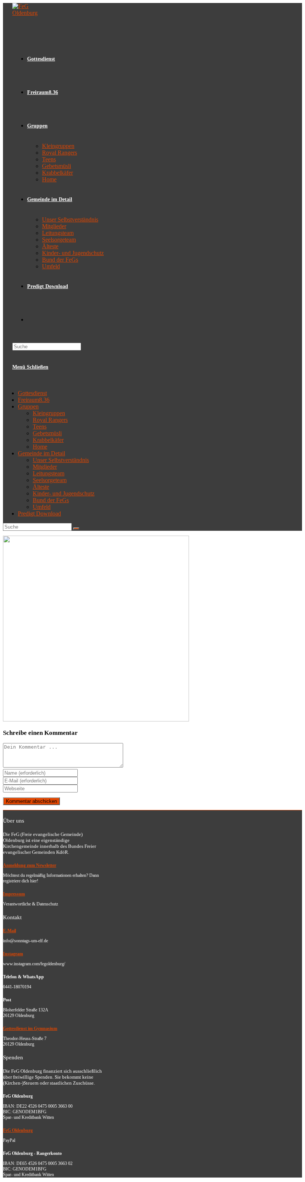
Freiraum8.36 (33, 400)
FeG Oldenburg (18, 1130)
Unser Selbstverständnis (61, 460)
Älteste (41, 487)
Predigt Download (39, 513)
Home (40, 446)
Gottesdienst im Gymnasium (30, 1028)
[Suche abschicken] (76, 528)
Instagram (13, 953)
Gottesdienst (32, 393)
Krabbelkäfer (48, 440)
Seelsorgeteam (50, 480)
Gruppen (28, 406)
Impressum (14, 894)
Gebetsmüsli (47, 433)
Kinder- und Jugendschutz (63, 493)
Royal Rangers (50, 420)
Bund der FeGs (51, 500)
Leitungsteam (48, 473)
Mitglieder (45, 467)
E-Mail (9, 930)
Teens (39, 426)
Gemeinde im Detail (41, 453)
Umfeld (42, 507)
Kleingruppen (49, 413)
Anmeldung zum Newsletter (29, 865)
